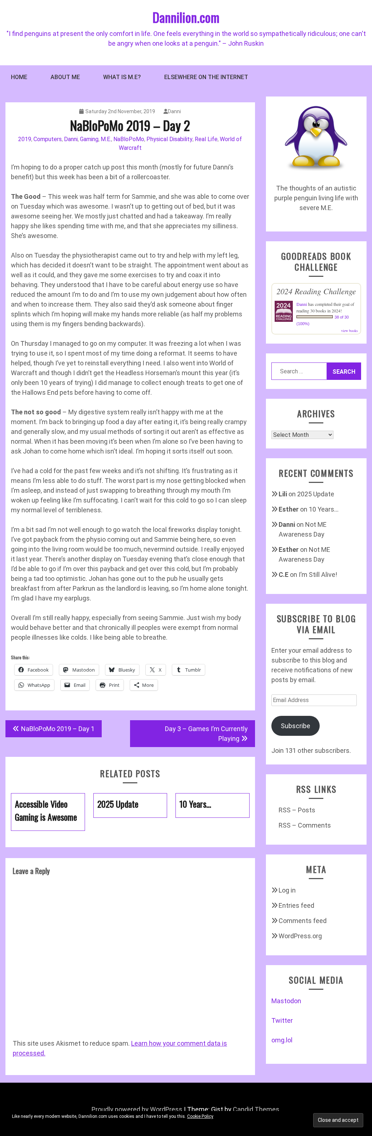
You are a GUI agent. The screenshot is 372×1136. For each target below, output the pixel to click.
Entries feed (296, 905)
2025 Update (315, 494)
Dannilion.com (186, 16)
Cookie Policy (200, 1116)
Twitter (282, 1020)
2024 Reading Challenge (316, 291)
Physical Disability (169, 139)
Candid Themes (256, 1109)
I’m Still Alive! (318, 574)
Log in (287, 890)
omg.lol (281, 1040)
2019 (24, 139)
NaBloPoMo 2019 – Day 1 (57, 729)
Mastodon (286, 1001)
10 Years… (324, 509)
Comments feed (303, 920)
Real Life (206, 139)
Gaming (89, 139)
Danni (174, 111)
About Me (65, 77)
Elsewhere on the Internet (206, 77)
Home (19, 77)
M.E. (106, 139)
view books (349, 330)
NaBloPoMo (128, 139)
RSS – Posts (297, 810)
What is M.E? (122, 77)
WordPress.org (300, 936)
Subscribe (295, 726)
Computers (47, 139)
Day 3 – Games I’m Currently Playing (206, 733)
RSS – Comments (305, 825)
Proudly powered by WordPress (137, 1109)
